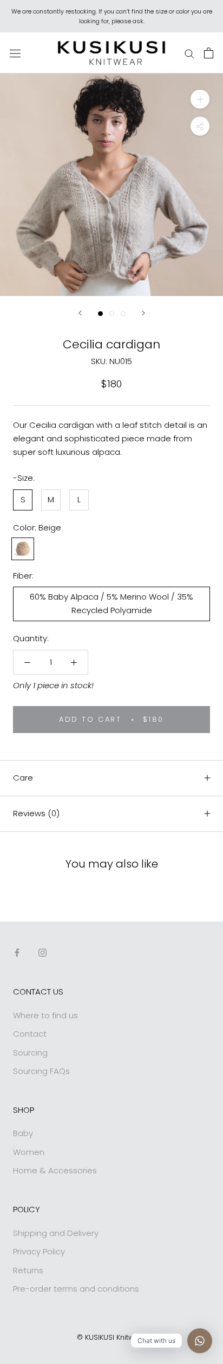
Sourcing (30, 1052)
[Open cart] (208, 53)
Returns (28, 1270)
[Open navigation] (15, 53)
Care (23, 777)
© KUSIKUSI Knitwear (112, 1337)
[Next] (143, 313)
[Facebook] (17, 952)
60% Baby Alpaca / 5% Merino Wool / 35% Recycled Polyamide (111, 603)
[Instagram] (42, 952)
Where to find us (45, 1015)
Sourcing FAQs (41, 1071)
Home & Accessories (55, 1170)
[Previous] (80, 313)
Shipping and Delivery (56, 1233)
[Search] (189, 52)
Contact (30, 1033)
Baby (23, 1133)
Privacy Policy (39, 1251)
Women (28, 1152)
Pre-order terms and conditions (76, 1288)
